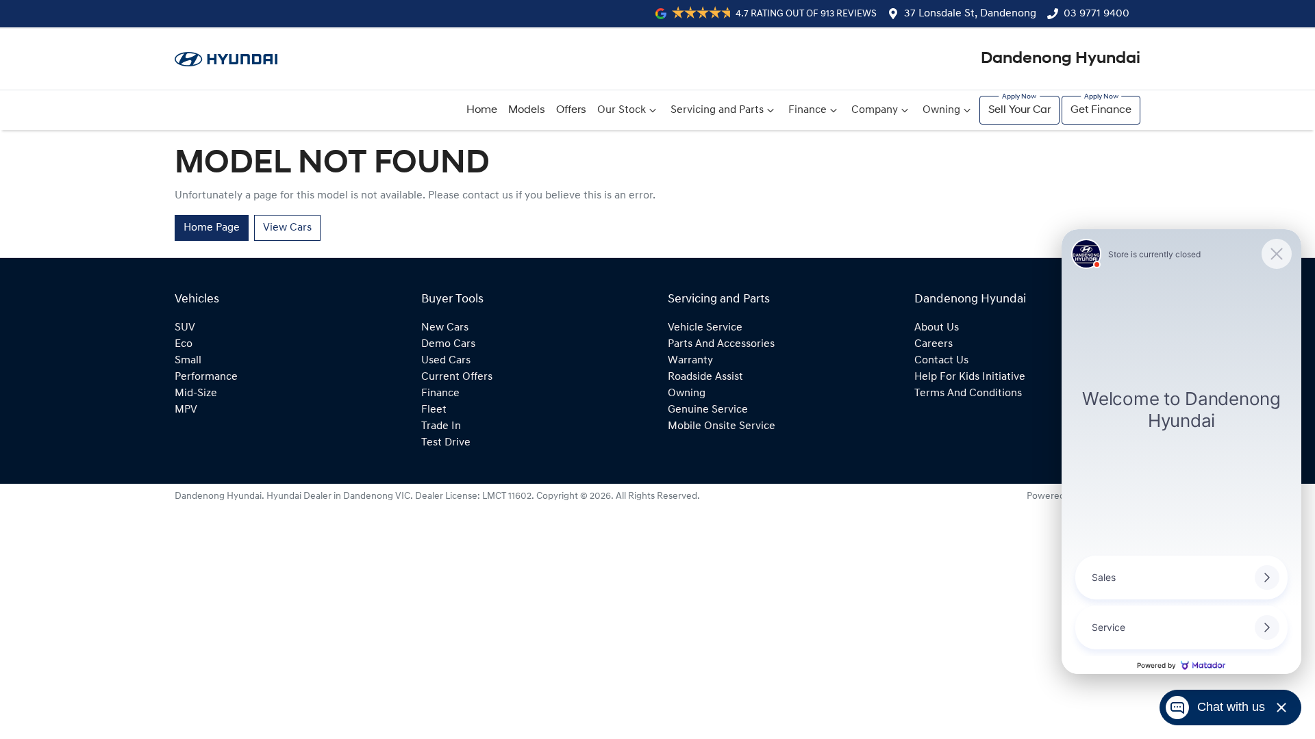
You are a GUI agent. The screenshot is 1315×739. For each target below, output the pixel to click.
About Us (936, 327)
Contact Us (941, 360)
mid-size (196, 393)
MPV (186, 409)
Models (526, 110)
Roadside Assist (705, 377)
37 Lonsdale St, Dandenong (970, 13)
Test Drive (446, 442)
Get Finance (1100, 110)
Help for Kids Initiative (969, 377)
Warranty (690, 360)
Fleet (434, 409)
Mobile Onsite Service (721, 426)
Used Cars (446, 360)
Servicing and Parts (717, 110)
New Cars (444, 327)
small (188, 360)
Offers (571, 110)
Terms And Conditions (968, 393)
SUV (185, 327)
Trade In (441, 426)
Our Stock (621, 110)
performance (206, 377)
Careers (933, 344)
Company (874, 110)
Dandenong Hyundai (1060, 59)
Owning (941, 110)
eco (183, 344)
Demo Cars (448, 344)
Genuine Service (708, 409)
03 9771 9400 (1096, 13)
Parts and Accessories (721, 344)
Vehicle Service (705, 327)
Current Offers (456, 377)
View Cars (287, 227)
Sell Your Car (1019, 110)
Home (481, 110)
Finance (807, 110)
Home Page (212, 227)
